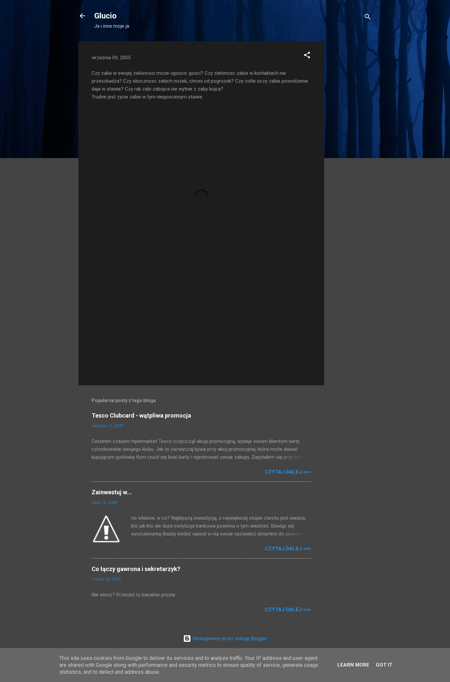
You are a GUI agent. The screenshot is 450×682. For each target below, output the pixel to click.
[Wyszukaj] (368, 18)
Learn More (353, 665)
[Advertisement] (350, 140)
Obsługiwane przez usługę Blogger (229, 638)
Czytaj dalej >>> (288, 472)
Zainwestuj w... (112, 492)
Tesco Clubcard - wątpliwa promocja (141, 415)
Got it (384, 665)
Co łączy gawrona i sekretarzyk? (136, 568)
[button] (307, 56)
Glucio (105, 15)
